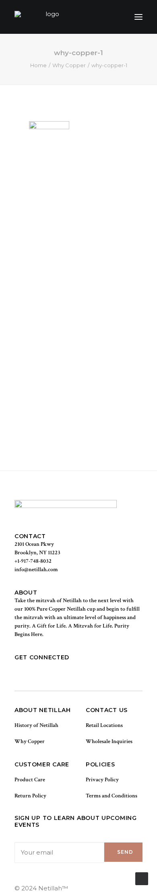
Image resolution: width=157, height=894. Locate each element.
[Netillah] (48, 17)
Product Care (29, 779)
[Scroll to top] (141, 878)
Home (38, 65)
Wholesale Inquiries (109, 741)
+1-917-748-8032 (33, 561)
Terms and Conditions (111, 795)
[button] (138, 17)
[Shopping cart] (114, 17)
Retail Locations (104, 725)
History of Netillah (36, 725)
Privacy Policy (102, 779)
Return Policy (30, 795)
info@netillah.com (36, 569)
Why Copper (69, 65)
